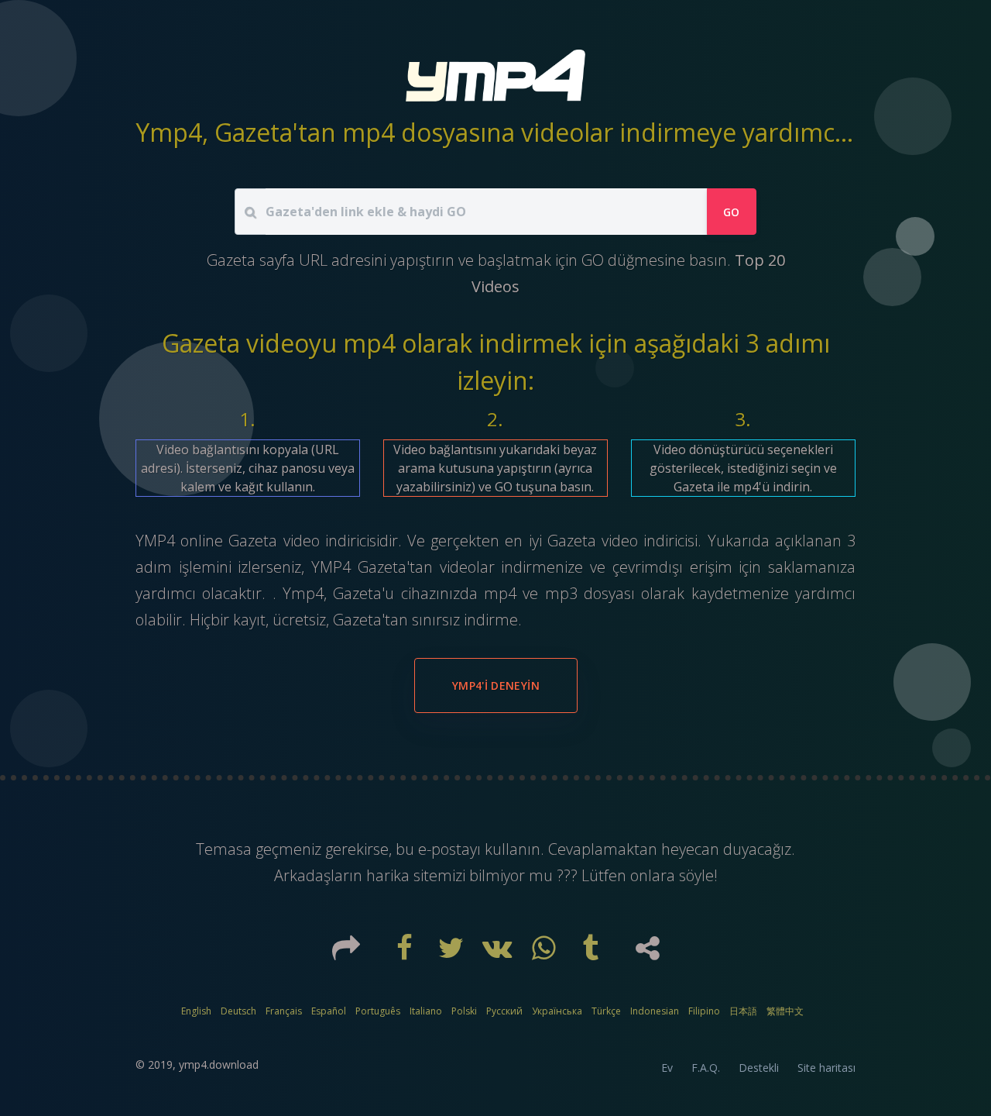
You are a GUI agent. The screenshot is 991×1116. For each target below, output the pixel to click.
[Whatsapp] (546, 953)
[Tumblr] (592, 953)
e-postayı (451, 849)
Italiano (426, 1011)
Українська (557, 1011)
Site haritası (826, 1067)
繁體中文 (785, 1011)
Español (328, 1011)
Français (284, 1011)
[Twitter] (453, 953)
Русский (504, 1011)
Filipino (704, 1011)
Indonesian (654, 1011)
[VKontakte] (499, 953)
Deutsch (238, 1011)
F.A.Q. (705, 1067)
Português (377, 1011)
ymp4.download (219, 1064)
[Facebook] (406, 953)
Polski (464, 1011)
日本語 (743, 1011)
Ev (667, 1067)
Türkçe (606, 1011)
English (196, 1011)
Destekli (759, 1067)
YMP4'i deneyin (496, 685)
